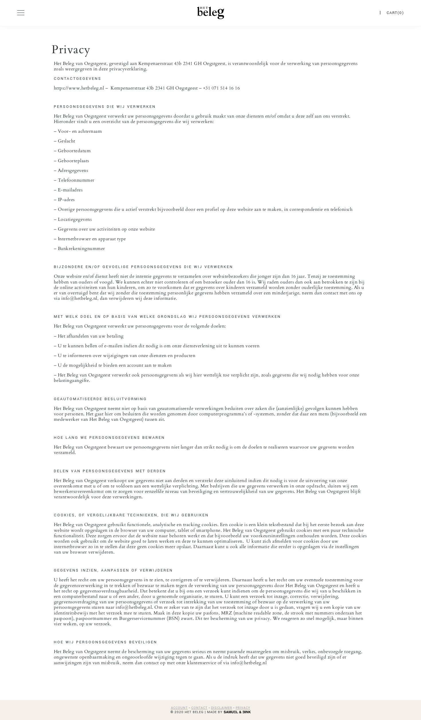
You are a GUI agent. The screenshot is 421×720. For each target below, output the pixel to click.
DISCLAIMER (221, 708)
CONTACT (199, 708)
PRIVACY (243, 708)
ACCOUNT (179, 708)
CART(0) (395, 12)
